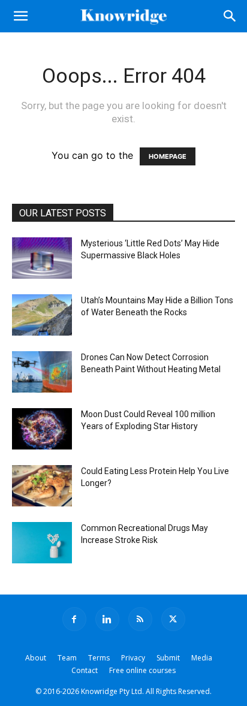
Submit (168, 658)
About (35, 658)
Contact (84, 670)
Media (201, 658)
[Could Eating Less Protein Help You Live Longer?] (42, 485)
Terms (99, 658)
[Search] (230, 16)
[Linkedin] (107, 619)
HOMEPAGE (167, 156)
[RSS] (140, 619)
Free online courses (142, 670)
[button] (20, 16)
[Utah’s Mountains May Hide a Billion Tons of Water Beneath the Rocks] (42, 315)
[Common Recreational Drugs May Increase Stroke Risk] (42, 542)
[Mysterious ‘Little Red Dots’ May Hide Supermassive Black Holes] (42, 258)
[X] (173, 619)
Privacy (133, 658)
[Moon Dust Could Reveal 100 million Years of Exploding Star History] (42, 428)
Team (67, 658)
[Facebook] (74, 619)
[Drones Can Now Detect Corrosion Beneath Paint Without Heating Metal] (42, 372)
